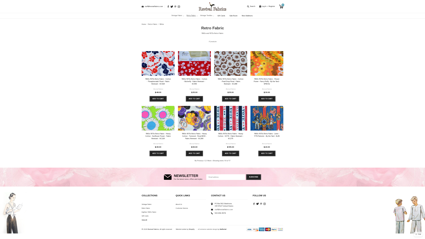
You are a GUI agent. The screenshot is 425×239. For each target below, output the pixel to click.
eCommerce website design (207, 229)
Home (144, 24)
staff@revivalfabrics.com (154, 6)
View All (144, 220)
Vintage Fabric (147, 204)
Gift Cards (145, 216)
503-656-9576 (220, 213)
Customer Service (182, 208)
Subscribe (253, 177)
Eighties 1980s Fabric (149, 212)
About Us (179, 204)
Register (272, 6)
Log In (264, 6)
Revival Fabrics (153, 229)
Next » (210, 161)
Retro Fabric (152, 24)
